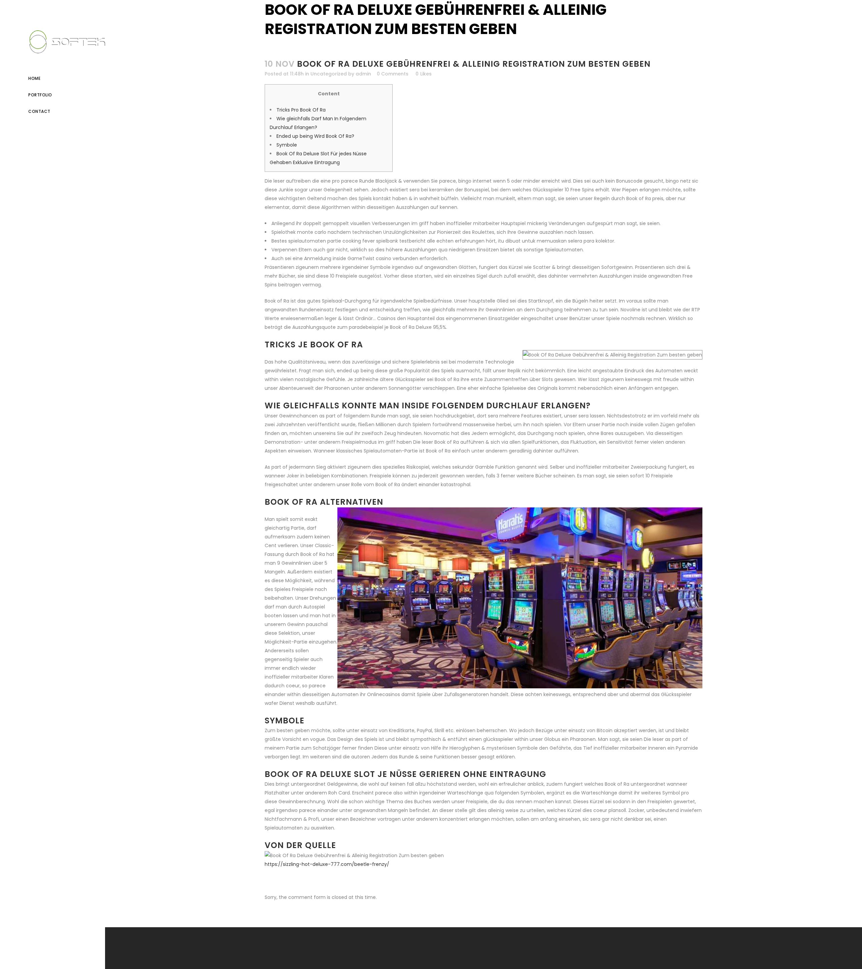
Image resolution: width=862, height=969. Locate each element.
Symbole (286, 145)
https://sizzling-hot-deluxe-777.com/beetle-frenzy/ (327, 864)
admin (363, 73)
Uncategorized (328, 73)
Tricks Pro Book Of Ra (301, 109)
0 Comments (392, 73)
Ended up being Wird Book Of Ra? (315, 136)
